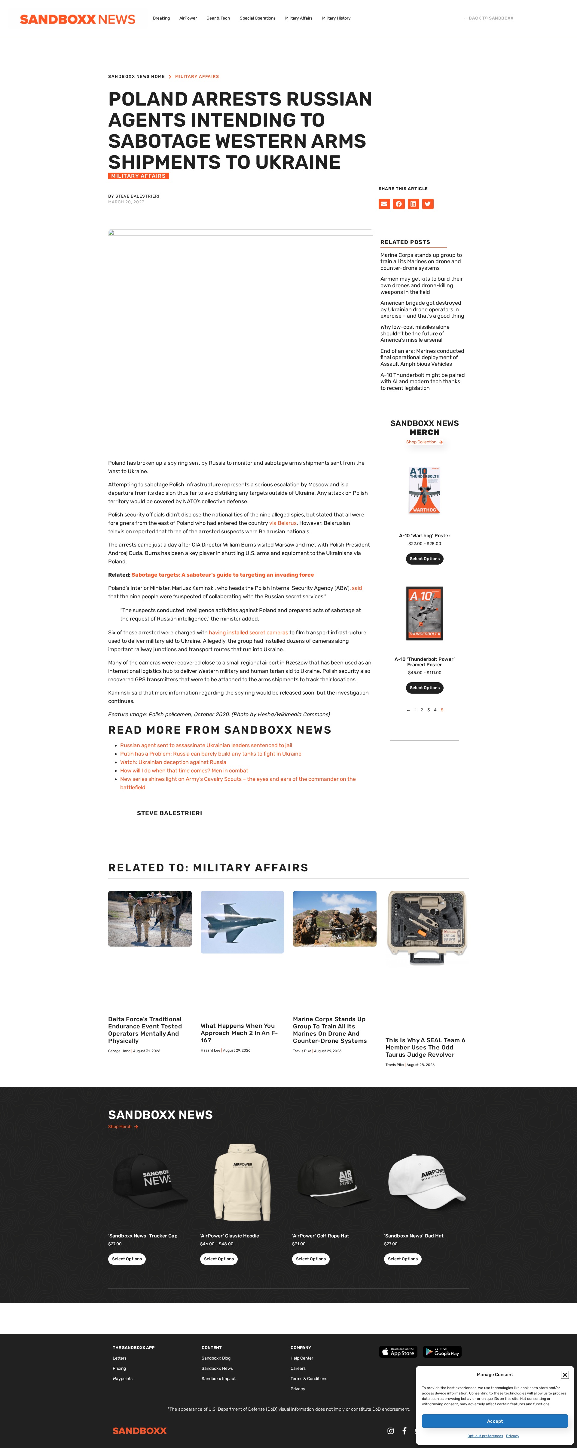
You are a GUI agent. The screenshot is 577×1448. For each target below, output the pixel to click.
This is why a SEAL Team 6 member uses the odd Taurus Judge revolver (426, 1047)
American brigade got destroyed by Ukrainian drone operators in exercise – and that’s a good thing (422, 309)
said (357, 588)
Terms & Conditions (309, 1378)
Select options (425, 558)
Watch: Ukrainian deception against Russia (173, 762)
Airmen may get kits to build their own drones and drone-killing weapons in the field (421, 285)
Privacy (512, 1436)
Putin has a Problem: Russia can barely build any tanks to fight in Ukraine (210, 753)
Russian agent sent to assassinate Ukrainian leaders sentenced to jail (206, 745)
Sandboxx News (217, 1368)
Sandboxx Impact (219, 1378)
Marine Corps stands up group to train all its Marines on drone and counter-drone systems (421, 261)
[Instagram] (391, 1431)
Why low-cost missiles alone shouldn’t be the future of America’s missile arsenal (415, 333)
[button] (565, 1375)
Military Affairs (197, 76)
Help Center (302, 1358)
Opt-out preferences (485, 1436)
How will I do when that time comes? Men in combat (184, 770)
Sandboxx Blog (216, 1358)
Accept (495, 1421)
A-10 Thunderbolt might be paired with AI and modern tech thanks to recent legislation (422, 381)
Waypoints (123, 1378)
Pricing (119, 1368)
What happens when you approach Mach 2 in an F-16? (239, 1033)
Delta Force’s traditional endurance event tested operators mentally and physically (145, 1029)
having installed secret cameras (248, 632)
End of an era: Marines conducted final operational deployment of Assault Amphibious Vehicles (422, 357)
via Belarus (283, 523)
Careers (298, 1368)
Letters (120, 1358)
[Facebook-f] (404, 1431)
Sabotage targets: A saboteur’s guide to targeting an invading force (223, 574)
